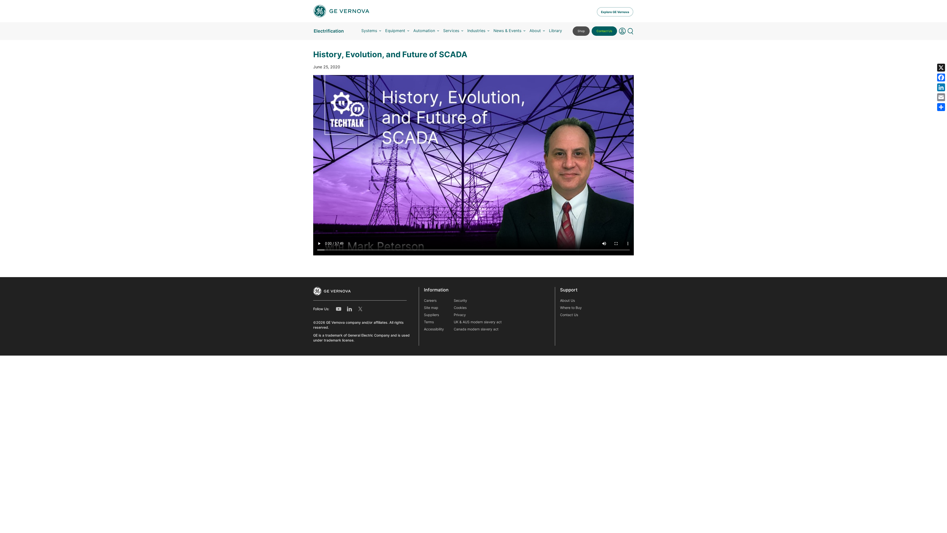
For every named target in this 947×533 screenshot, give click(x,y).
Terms (429, 322)
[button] (622, 31)
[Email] (941, 97)
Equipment (395, 30)
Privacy (460, 315)
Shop (581, 31)
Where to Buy (571, 308)
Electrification (329, 31)
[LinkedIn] (941, 87)
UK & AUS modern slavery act (478, 322)
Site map (431, 308)
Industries (476, 30)
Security (460, 301)
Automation (424, 30)
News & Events (507, 30)
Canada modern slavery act (476, 329)
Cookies (460, 308)
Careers (430, 301)
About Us (567, 301)
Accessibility (434, 329)
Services (451, 30)
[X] (941, 68)
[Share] (941, 107)
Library (555, 30)
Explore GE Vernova (615, 12)
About (535, 30)
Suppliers (431, 315)
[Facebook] (941, 77)
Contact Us (604, 31)
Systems (369, 30)
